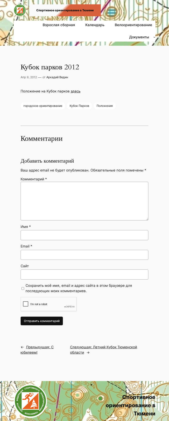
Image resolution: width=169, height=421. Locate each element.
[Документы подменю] (154, 37)
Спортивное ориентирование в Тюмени (65, 10)
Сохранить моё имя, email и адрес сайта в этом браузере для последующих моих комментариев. (79, 288)
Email (26, 246)
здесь (75, 91)
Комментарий (34, 179)
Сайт (25, 266)
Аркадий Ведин (57, 77)
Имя (26, 227)
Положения (105, 105)
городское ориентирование (42, 105)
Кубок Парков (79, 105)
